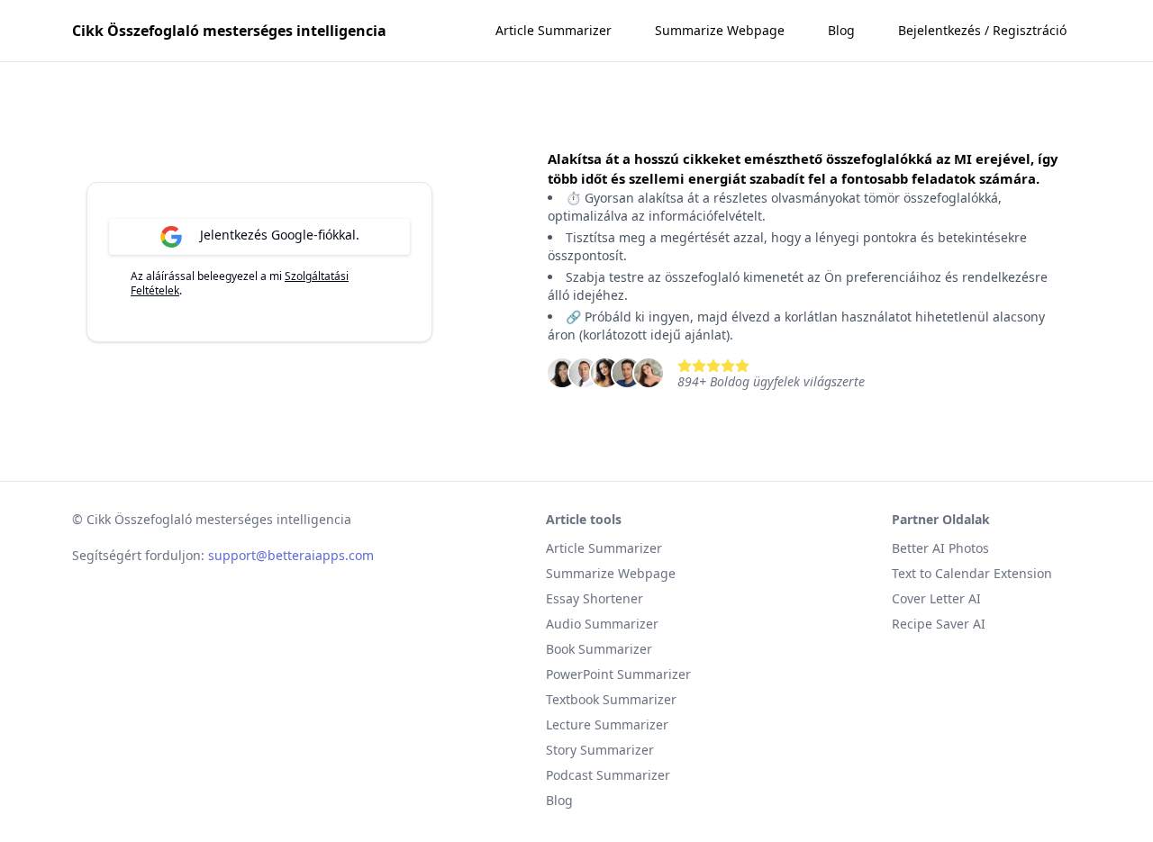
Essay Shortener (594, 598)
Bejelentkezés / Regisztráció (982, 30)
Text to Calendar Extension (972, 573)
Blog (841, 30)
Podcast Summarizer (608, 774)
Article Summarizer (553, 30)
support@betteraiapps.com (291, 555)
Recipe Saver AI (938, 623)
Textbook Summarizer (611, 699)
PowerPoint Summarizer (618, 674)
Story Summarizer (600, 749)
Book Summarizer (599, 648)
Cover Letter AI (936, 598)
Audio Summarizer (602, 623)
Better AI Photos (940, 548)
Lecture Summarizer (607, 724)
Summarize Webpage (720, 30)
